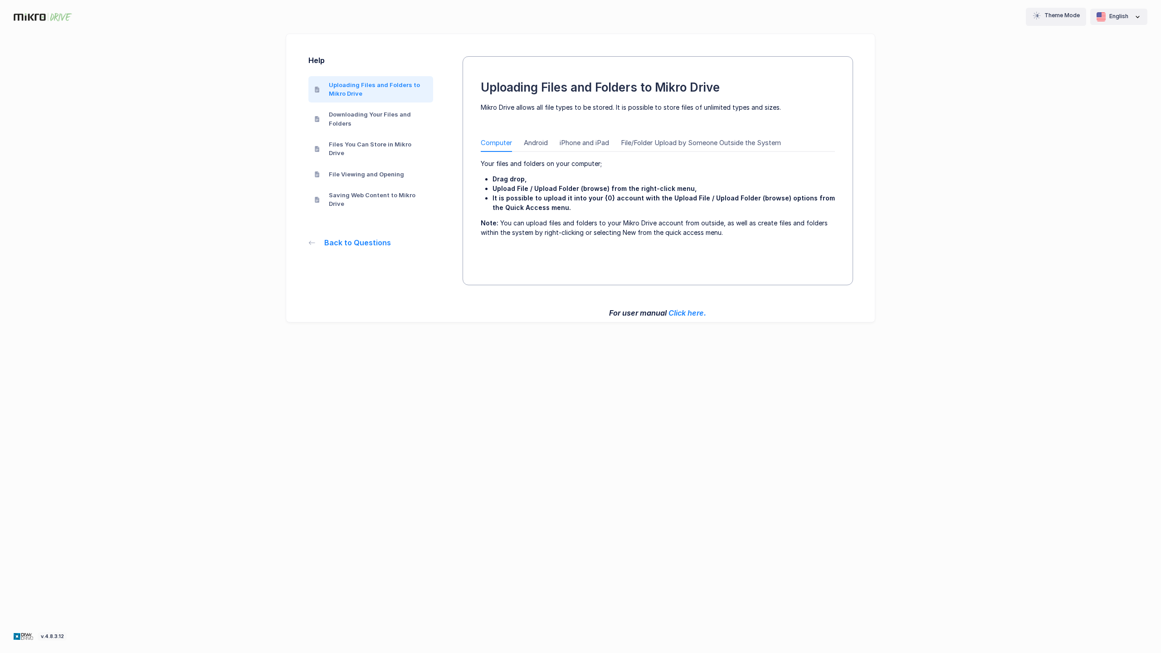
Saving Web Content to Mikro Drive (372, 199)
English (1119, 16)
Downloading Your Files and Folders (370, 119)
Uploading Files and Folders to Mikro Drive (374, 89)
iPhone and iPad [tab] (584, 143)
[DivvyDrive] (43, 17)
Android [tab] (536, 143)
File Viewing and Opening (366, 174)
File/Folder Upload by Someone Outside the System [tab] (701, 143)
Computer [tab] (496, 143)
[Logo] (24, 635)
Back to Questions (357, 242)
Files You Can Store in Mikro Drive (370, 149)
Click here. (687, 312)
